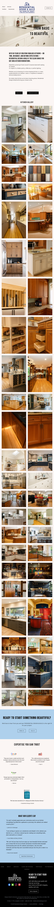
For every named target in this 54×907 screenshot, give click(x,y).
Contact (27, 869)
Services (9, 6)
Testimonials (11, 9)
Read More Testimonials (27, 856)
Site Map (41, 904)
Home (2, 866)
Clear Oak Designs (27, 866)
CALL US (33, 730)
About (3, 6)
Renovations (33, 93)
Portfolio (4, 9)
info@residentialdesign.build (40, 901)
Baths (19, 93)
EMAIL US (21, 730)
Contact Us (48, 8)
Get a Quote (33, 891)
